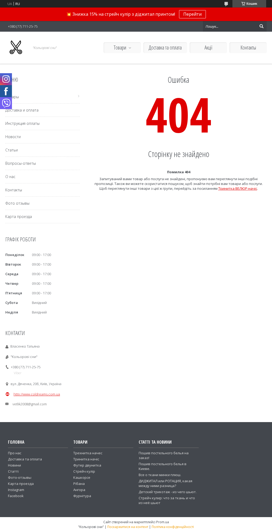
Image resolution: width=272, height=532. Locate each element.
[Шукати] (261, 26)
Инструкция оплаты (22, 123)
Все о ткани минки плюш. (160, 474)
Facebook (16, 495)
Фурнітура (82, 495)
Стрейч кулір (84, 471)
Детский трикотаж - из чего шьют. (168, 491)
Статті (13, 471)
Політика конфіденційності (173, 527)
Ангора (79, 489)
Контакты (248, 47)
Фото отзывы (17, 203)
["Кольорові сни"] (16, 47)
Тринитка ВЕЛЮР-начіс (237, 188)
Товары (12, 96)
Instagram (16, 489)
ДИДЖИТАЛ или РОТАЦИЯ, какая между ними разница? (165, 483)
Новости (13, 136)
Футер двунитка (87, 465)
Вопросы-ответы (20, 163)
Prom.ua (162, 522)
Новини (14, 465)
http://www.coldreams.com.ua (37, 394)
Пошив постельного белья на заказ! (164, 455)
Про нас (14, 453)
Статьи (11, 149)
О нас (10, 176)
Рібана (79, 483)
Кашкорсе (81, 477)
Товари (120, 47)
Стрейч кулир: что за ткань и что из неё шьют (167, 500)
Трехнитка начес (87, 453)
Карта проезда (18, 216)
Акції (208, 47)
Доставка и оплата (22, 110)
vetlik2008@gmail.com (29, 404)
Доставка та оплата (165, 47)
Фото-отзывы (19, 477)
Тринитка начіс (86, 459)
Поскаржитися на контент (127, 527)
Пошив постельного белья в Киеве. (162, 466)
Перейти (192, 14)
